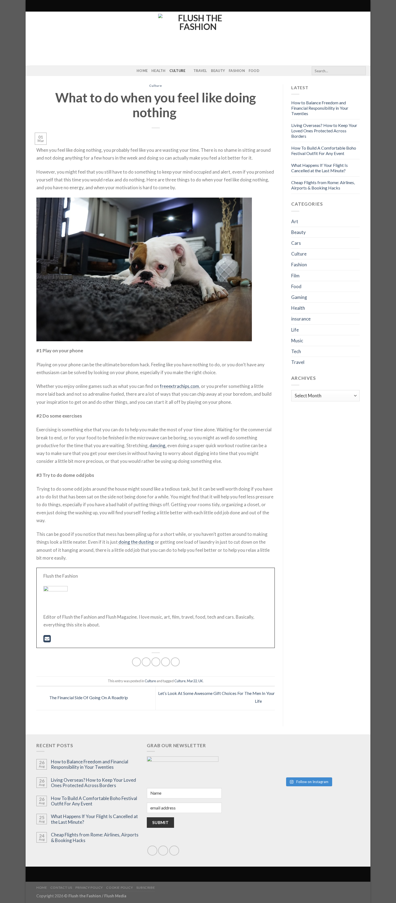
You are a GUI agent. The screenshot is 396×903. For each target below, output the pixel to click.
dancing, (158, 445)
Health (158, 70)
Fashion (237, 70)
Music (297, 340)
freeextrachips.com (179, 386)
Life (295, 330)
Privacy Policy (89, 887)
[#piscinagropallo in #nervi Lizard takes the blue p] (334, 765)
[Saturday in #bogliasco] (334, 748)
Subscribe (145, 887)
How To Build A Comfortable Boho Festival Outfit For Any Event (323, 150)
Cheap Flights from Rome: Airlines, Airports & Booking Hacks (323, 185)
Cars (296, 243)
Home (142, 70)
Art (294, 221)
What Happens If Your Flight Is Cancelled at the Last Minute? (319, 168)
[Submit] (360, 70)
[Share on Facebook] (136, 661)
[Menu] (33, 6)
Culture (177, 70)
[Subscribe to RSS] (40, 70)
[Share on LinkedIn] (175, 661)
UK (200, 681)
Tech (296, 351)
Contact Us (61, 887)
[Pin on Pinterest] (165, 661)
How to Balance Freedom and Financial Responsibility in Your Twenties (319, 108)
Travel (200, 70)
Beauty (218, 70)
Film (295, 275)
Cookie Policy (119, 887)
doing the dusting (136, 542)
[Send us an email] (163, 851)
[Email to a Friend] (155, 661)
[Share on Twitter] (146, 661)
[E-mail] (47, 640)
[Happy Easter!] (282, 760)
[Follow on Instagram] (33, 70)
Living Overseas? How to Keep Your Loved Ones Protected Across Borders (324, 131)
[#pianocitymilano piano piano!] (282, 751)
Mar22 (192, 681)
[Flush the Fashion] (198, 39)
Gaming (299, 297)
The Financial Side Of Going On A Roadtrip (88, 697)
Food (254, 70)
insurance (301, 319)
